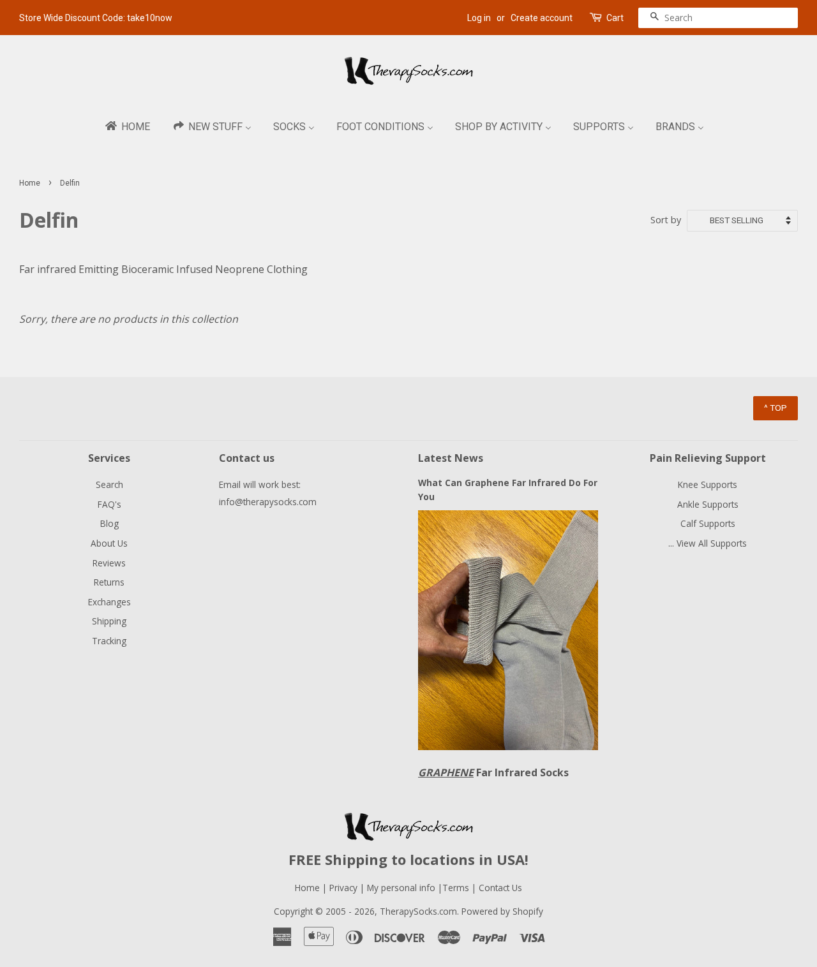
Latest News (450, 458)
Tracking (109, 641)
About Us (109, 543)
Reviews (109, 563)
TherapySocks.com (418, 911)
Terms (457, 888)
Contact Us (500, 888)
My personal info (402, 888)
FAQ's (109, 504)
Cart (615, 18)
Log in (479, 18)
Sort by (665, 220)
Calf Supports (707, 523)
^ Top (775, 407)
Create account (542, 18)
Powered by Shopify (502, 911)
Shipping (109, 621)
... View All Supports (707, 543)
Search (109, 484)
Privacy (343, 888)
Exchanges (109, 602)
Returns (109, 582)
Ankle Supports (707, 504)
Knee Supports (707, 484)
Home (29, 183)
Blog (109, 523)
